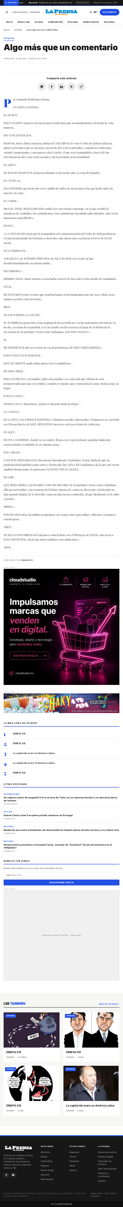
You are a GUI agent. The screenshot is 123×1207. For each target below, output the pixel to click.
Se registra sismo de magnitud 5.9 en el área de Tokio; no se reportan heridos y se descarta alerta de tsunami (60, 799)
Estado (39, 22)
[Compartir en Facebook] (52, 87)
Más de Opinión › (109, 1004)
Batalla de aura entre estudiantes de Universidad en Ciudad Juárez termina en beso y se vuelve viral (61, 830)
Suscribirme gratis (61, 882)
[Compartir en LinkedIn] (61, 87)
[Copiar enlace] (81, 87)
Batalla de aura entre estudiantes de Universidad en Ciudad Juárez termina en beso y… (67, 3)
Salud (72, 1165)
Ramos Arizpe (91, 22)
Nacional (109, 22)
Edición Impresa (20, 12)
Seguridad (74, 1152)
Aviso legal (97, 1193)
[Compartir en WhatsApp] (42, 87)
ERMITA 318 (19, 733)
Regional (73, 22)
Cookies (102, 1181)
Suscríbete (110, 12)
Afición (72, 1156)
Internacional (47, 1179)
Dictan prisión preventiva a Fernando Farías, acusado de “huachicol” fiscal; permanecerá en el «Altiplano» (58, 846)
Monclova (24, 22)
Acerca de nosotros (107, 1152)
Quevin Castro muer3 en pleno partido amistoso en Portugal (38, 815)
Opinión (18, 30)
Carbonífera (55, 22)
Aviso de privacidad (107, 1168)
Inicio (9, 22)
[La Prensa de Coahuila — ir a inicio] (61, 12)
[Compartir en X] (71, 87)
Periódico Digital (105, 1156)
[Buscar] (7, 12)
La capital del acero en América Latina (34, 753)
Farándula (74, 1161)
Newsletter (35, 12)
